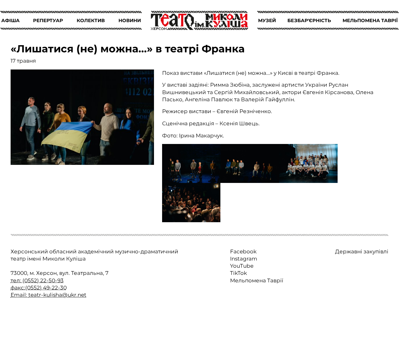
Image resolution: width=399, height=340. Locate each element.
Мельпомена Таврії (256, 280)
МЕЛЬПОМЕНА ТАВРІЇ (370, 20)
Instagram (243, 259)
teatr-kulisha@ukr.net (57, 295)
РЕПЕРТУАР (48, 20)
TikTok (238, 273)
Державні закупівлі (361, 251)
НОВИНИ (129, 20)
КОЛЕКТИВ (91, 20)
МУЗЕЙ (267, 20)
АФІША (10, 20)
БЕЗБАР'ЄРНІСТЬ (309, 20)
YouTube (241, 266)
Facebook (243, 251)
